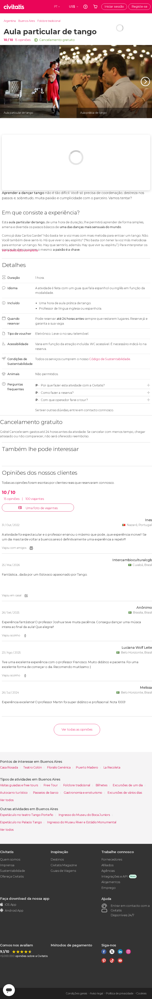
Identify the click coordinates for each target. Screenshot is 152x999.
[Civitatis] (14, 6)
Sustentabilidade (12, 871)
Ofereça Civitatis (12, 876)
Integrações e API (114, 876)
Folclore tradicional (48, 21)
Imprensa (7, 865)
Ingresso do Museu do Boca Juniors (85, 815)
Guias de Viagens (63, 871)
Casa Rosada (9, 767)
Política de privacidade (119, 993)
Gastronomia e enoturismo (83, 792)
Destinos (57, 859)
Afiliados (107, 865)
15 (16, 40)
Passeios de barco (46, 792)
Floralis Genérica (59, 767)
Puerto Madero (87, 767)
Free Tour (51, 785)
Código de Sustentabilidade (109, 359)
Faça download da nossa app (24, 898)
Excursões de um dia (128, 785)
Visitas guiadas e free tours (19, 785)
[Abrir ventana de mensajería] (9, 990)
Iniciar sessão (114, 6)
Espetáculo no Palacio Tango (21, 822)
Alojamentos (110, 882)
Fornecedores (111, 859)
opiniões (24, 40)
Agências (108, 871)
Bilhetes (102, 785)
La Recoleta (111, 767)
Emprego (108, 888)
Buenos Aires (26, 21)
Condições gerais (76, 993)
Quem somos (10, 859)
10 (8, 40)
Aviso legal (96, 993)
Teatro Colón (32, 767)
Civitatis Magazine (64, 865)
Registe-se (139, 6)
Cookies (141, 993)
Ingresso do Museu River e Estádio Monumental (81, 822)
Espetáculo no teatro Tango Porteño (27, 815)
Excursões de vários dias (125, 792)
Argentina (10, 21)
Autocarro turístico (14, 792)
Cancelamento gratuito (57, 40)
